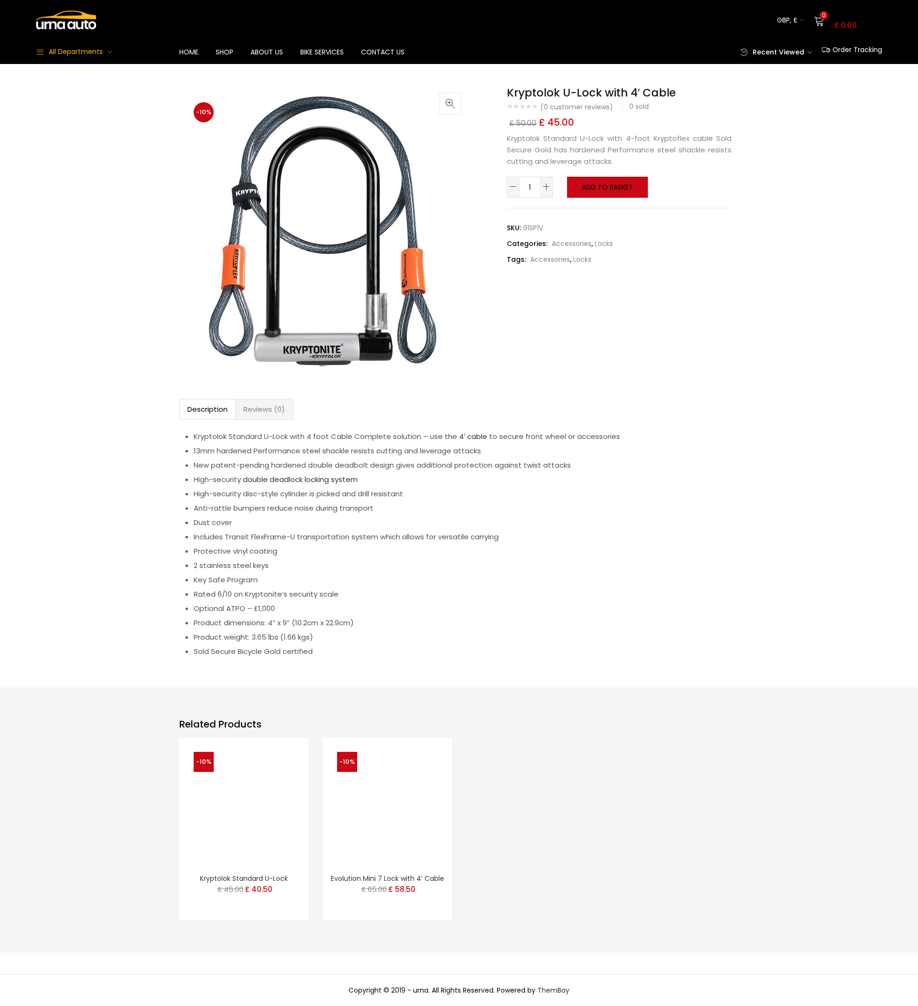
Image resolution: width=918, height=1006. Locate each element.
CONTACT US (382, 52)
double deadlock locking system (300, 479)
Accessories (571, 243)
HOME (188, 52)
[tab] (207, 409)
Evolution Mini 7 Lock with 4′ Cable (387, 878)
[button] (790, 20)
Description (207, 409)
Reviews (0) (264, 409)
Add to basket (607, 187)
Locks (604, 243)
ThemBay (553, 990)
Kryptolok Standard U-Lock (244, 878)
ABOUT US (267, 52)
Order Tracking (857, 49)
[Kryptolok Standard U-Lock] (243, 801)
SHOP (224, 52)
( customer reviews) (576, 107)
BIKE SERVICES (322, 52)
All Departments (76, 51)
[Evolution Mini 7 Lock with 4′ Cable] (387, 801)
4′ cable (473, 436)
